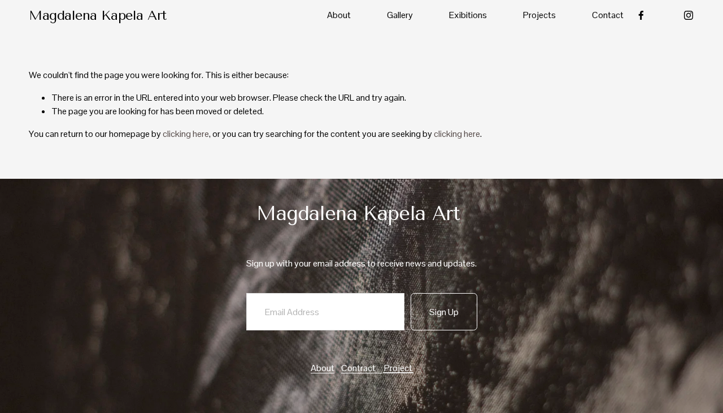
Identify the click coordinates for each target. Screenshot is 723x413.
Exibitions (468, 15)
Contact (608, 15)
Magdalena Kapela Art (98, 15)
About (339, 15)
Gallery (400, 15)
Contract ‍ (361, 368)
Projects (539, 15)
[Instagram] (688, 15)
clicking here (186, 134)
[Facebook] (641, 15)
